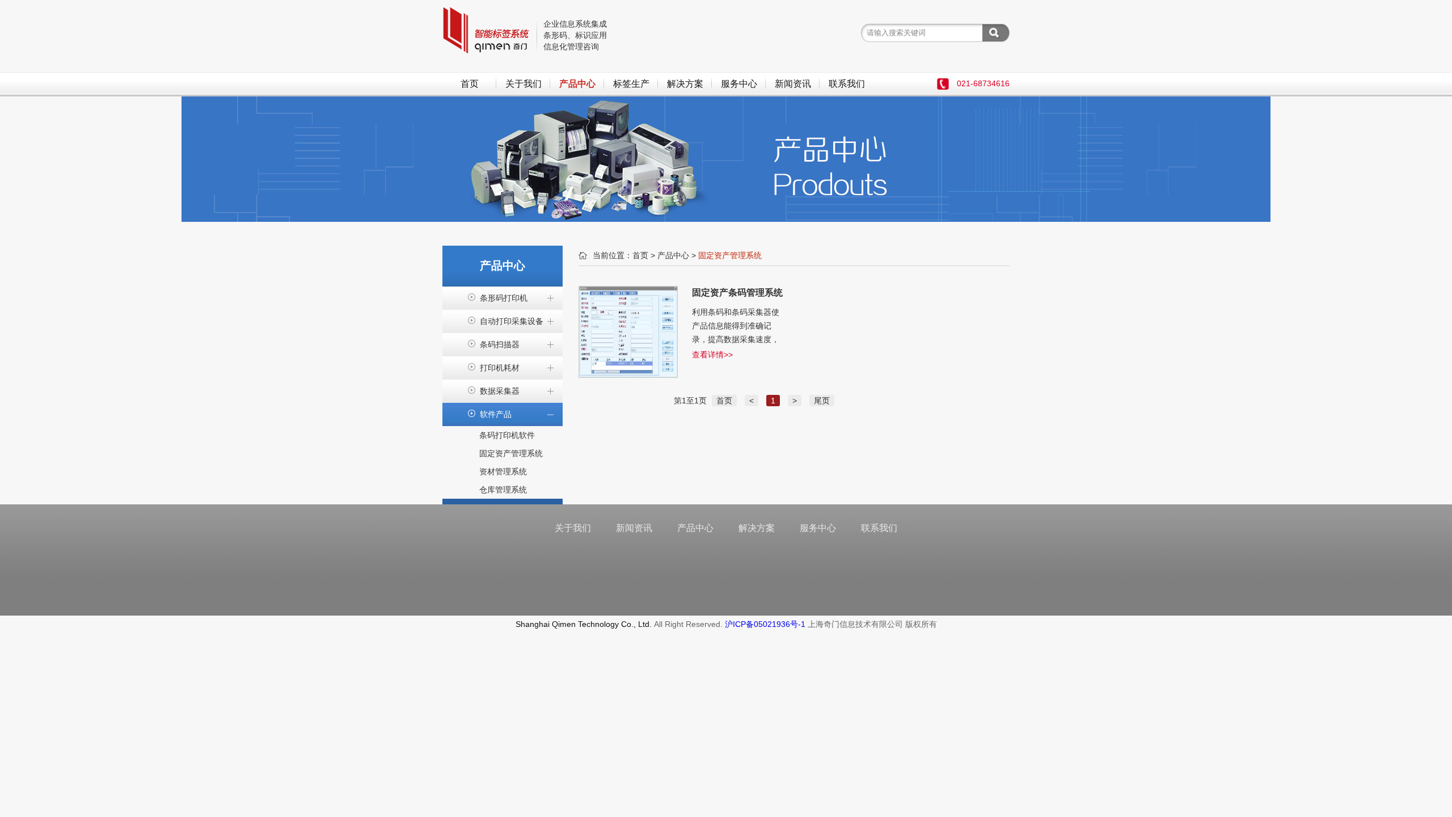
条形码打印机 (503, 297)
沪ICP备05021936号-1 (765, 624)
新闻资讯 (793, 84)
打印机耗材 (500, 367)
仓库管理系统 (503, 489)
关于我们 (523, 84)
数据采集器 (500, 390)
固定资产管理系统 (511, 453)
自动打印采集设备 (511, 321)
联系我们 (847, 84)
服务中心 (739, 84)
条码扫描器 (500, 344)
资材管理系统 (503, 471)
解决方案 (685, 84)
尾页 (822, 400)
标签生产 (631, 84)
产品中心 (577, 84)
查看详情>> (712, 354)
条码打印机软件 (507, 435)
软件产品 (496, 414)
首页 (470, 84)
